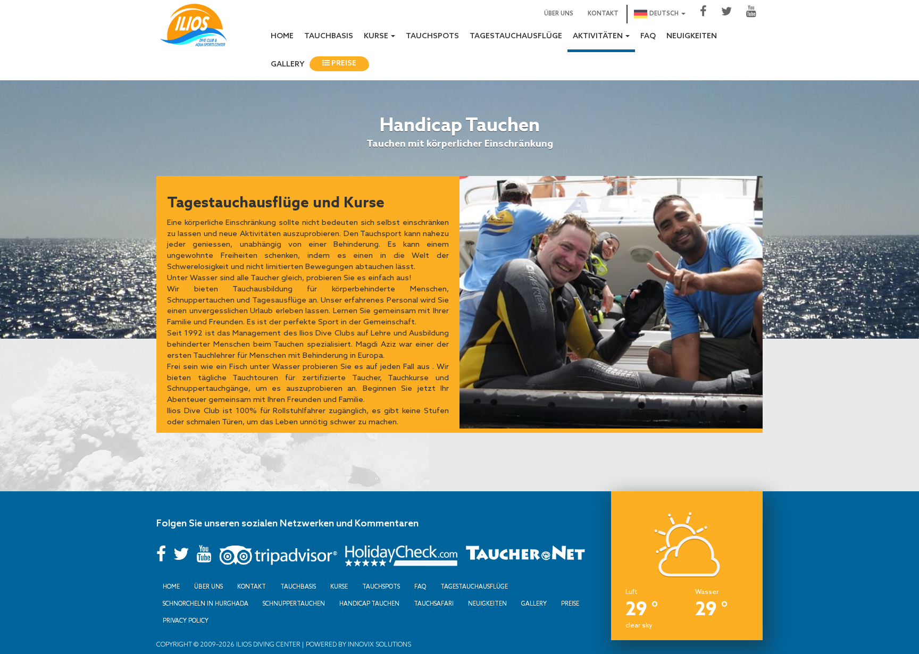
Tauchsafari (434, 603)
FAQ (648, 36)
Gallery (287, 64)
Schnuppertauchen (294, 603)
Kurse (339, 586)
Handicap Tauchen (369, 603)
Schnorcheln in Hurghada (205, 603)
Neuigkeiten (691, 36)
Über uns (558, 14)
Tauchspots (432, 36)
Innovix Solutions (378, 644)
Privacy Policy (185, 620)
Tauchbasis (328, 36)
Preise (343, 63)
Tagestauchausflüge (516, 36)
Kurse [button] (377, 36)
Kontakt (603, 14)
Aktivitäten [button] (598, 36)
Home (282, 36)
